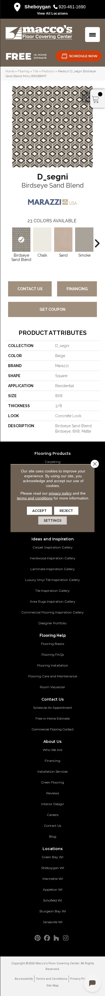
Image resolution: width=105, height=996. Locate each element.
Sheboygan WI (52, 868)
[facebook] (47, 938)
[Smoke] (84, 239)
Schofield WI (52, 900)
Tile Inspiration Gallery (52, 591)
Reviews (52, 793)
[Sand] (63, 239)
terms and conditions (34, 498)
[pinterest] (37, 938)
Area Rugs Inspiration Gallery (52, 601)
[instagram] (66, 938)
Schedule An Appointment (52, 708)
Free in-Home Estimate (53, 718)
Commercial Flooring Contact (53, 729)
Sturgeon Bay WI (52, 911)
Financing (77, 289)
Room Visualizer (52, 687)
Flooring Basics (52, 644)
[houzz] (56, 938)
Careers (52, 815)
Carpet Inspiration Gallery (53, 547)
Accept (39, 510)
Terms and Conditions (51, 979)
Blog (52, 836)
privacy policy (60, 493)
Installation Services (52, 771)
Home (9, 71)
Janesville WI (52, 922)
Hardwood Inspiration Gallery (52, 558)
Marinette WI (53, 879)
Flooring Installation (52, 665)
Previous (8, 240)
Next (97, 240)
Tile (35, 71)
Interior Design (52, 804)
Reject (66, 510)
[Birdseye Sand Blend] (21, 239)
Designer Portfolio (52, 623)
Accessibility (24, 979)
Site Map (52, 985)
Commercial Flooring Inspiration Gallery (52, 612)
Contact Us (30, 289)
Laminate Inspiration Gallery (52, 569)
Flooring (23, 71)
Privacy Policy (80, 979)
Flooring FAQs (52, 654)
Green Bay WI (52, 857)
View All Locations (52, 13)
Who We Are (52, 750)
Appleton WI (52, 889)
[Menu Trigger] (92, 34)
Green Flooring (52, 782)
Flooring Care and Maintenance (52, 676)
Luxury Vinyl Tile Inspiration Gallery (52, 580)
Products (48, 71)
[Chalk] (42, 239)
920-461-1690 (72, 7)
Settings (52, 520)
